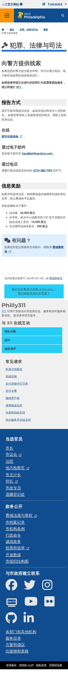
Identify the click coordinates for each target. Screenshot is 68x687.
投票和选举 (16, 547)
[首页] (3, 29)
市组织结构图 (17, 561)
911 (19, 87)
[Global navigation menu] (7, 15)
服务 (12, 29)
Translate (55, 4)
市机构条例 (15, 528)
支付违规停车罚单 (17, 384)
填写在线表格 (10, 136)
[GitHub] (14, 620)
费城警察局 (56, 278)
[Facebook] (14, 587)
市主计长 (13, 474)
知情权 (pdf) (26, 665)
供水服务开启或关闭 (18, 420)
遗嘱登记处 (15, 494)
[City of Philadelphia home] (32, 15)
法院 (9, 461)
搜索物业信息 (14, 405)
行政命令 (13, 535)
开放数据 (13, 554)
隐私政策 (41, 665)
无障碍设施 (55, 665)
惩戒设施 (11, 376)
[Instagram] (50, 587)
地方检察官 (16, 467)
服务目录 (13, 638)
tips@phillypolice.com (37, 153)
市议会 (12, 454)
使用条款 (11, 665)
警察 (45, 29)
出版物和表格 (17, 651)
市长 (9, 448)
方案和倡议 (15, 644)
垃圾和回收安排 (15, 412)
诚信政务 (13, 541)
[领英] (31, 620)
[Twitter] (32, 587)
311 (4, 311)
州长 (10, 481)
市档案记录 (15, 522)
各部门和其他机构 (21, 631)
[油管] (33, 604)
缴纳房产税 (13, 398)
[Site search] (63, 15)
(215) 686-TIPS (43, 170)
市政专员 (13, 487)
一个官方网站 (11, 4)
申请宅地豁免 (14, 369)
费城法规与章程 (19, 515)
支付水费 (11, 391)
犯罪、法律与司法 (29, 29)
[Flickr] (52, 604)
